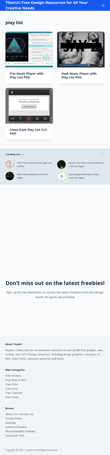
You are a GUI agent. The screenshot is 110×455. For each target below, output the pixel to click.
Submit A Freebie (16, 427)
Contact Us (26, 414)
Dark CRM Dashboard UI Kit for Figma (32, 176)
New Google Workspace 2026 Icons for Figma (84, 176)
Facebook (11, 435)
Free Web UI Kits (15, 380)
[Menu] (103, 5)
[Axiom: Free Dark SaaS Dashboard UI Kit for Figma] (61, 164)
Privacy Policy (13, 418)
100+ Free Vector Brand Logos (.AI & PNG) (34, 164)
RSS (22, 435)
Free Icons (11, 388)
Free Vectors (13, 375)
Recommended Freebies (20, 431)
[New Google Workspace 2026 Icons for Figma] (61, 176)
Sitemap (10, 422)
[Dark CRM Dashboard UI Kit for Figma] (9, 176)
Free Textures (14, 393)
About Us (11, 414)
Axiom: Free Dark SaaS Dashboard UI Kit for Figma (86, 164)
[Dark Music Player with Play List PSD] (81, 49)
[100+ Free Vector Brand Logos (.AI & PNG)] (9, 164)
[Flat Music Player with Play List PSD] (29, 49)
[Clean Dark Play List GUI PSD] (29, 106)
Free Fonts (12, 397)
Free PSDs (11, 384)
